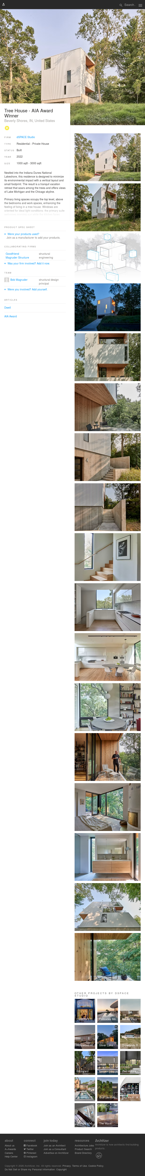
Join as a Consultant (55, 1149)
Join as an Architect (55, 1145)
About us (10, 1145)
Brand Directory (83, 1153)
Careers (9, 1153)
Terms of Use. (80, 1165)
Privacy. (66, 1165)
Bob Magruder (19, 279)
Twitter (30, 1149)
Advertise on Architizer (56, 1153)
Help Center (11, 1156)
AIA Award (10, 316)
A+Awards (10, 1149)
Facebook (31, 1145)
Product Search (83, 1149)
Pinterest (31, 1153)
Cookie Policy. (96, 1165)
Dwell (7, 307)
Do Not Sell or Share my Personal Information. (30, 1169)
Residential (23, 143)
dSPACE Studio (26, 137)
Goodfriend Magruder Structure (17, 255)
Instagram (31, 1156)
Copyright (61, 1169)
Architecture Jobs (84, 1145)
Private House (40, 143)
